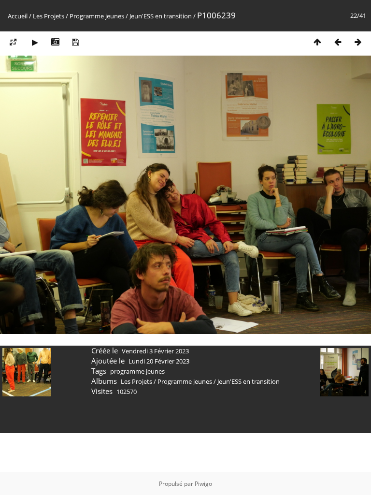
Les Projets (48, 16)
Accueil (18, 16)
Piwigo (203, 484)
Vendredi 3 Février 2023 (155, 351)
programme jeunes (137, 371)
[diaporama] (35, 41)
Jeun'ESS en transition (160, 16)
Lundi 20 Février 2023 (158, 361)
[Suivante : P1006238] (358, 41)
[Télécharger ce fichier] (75, 41)
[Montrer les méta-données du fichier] (55, 41)
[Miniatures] (317, 41)
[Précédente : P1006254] (338, 41)
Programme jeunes (97, 16)
